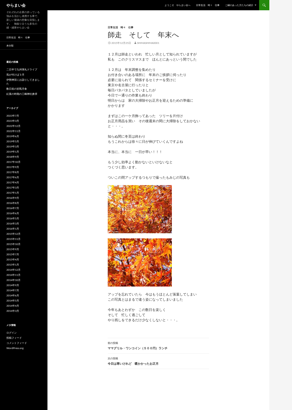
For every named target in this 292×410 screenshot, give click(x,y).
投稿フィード (14, 337)
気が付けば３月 (15, 74)
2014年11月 (13, 274)
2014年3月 (12, 310)
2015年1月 (12, 264)
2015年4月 (12, 259)
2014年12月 (13, 269)
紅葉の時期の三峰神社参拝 (21, 93)
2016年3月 (12, 223)
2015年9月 (12, 249)
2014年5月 (12, 300)
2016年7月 (12, 208)
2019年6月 (12, 136)
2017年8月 (12, 172)
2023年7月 (12, 115)
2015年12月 (13, 233)
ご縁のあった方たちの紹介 (239, 5)
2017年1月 (12, 192)
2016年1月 (12, 228)
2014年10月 (13, 280)
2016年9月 (12, 197)
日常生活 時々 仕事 (208, 5)
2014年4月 (12, 305)
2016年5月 (12, 218)
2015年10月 (13, 244)
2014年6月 (12, 295)
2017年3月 (12, 187)
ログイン (11, 332)
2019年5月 (12, 141)
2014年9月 (12, 285)
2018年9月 (12, 156)
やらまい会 (16, 5)
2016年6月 (12, 213)
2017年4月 (12, 182)
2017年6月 (12, 177)
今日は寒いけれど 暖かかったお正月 (133, 361)
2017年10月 (13, 161)
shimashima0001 (148, 43)
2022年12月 (13, 126)
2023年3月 (12, 120)
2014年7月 (12, 290)
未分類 (9, 45)
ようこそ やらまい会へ (177, 5)
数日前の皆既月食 (16, 88)
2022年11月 (13, 131)
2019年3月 (12, 146)
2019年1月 (12, 151)
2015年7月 (12, 254)
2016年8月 (12, 203)
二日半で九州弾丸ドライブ (21, 69)
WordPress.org (15, 348)
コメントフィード (16, 343)
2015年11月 (13, 239)
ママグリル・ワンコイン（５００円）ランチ (138, 345)
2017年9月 (12, 167)
